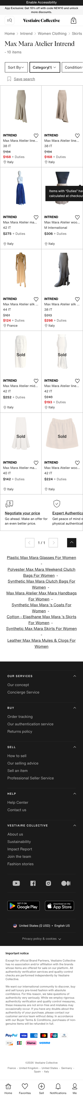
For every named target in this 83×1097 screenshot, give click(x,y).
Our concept (18, 684)
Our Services (20, 676)
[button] (73, 20)
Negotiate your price (22, 513)
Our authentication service (30, 724)
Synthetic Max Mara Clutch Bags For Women (41, 584)
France (12, 1068)
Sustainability (19, 841)
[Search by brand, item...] (9, 20)
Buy (10, 708)
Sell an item (17, 770)
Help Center (17, 802)
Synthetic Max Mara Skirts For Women (41, 629)
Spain (37, 1071)
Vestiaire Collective (27, 826)
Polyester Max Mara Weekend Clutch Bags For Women (41, 572)
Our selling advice (23, 763)
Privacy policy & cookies (39, 938)
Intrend (26, 33)
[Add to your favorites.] (36, 136)
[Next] (53, 542)
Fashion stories (20, 864)
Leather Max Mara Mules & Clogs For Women (41, 643)
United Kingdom (29, 1068)
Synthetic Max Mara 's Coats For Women (41, 608)
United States (50, 1068)
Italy (46, 1071)
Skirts (77, 33)
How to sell (17, 755)
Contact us (16, 810)
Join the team (19, 856)
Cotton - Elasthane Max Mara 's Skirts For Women (41, 620)
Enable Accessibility (41, 2)
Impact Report (19, 849)
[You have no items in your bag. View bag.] (73, 20)
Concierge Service (23, 692)
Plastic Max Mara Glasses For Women (41, 558)
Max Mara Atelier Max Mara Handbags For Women (41, 596)
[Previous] (29, 542)
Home (10, 33)
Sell (11, 747)
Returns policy (19, 731)
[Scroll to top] (71, 542)
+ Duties (18, 156)
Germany (66, 1068)
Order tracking (20, 716)
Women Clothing (52, 33)
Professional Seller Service (30, 778)
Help (11, 794)
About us (15, 834)
